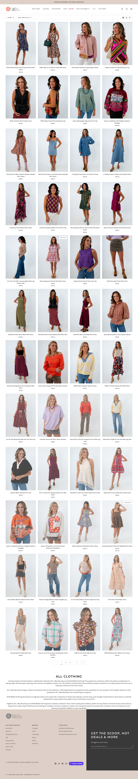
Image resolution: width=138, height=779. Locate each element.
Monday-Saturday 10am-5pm (68, 734)
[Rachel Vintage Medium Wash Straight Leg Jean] (53, 575)
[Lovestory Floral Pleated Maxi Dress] (21, 203)
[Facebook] (55, 763)
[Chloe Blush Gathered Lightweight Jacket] (85, 43)
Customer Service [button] (13, 725)
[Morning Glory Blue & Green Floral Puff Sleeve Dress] (85, 203)
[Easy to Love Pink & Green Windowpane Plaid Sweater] (53, 629)
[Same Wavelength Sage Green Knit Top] (85, 97)
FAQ (7, 737)
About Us (8, 731)
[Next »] (83, 663)
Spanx (34, 737)
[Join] (131, 746)
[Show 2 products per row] (123, 18)
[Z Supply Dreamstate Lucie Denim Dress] (85, 150)
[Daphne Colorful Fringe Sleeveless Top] (117, 43)
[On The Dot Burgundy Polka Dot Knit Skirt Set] (21, 415)
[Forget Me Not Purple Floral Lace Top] (85, 257)
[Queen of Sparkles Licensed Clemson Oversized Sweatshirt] (53, 522)
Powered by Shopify (32, 774)
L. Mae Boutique (13, 774)
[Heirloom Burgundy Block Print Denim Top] (53, 203)
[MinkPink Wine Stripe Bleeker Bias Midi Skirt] (53, 310)
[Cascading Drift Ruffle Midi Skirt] (21, 629)
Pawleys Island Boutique (66, 728)
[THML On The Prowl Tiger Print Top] (85, 629)
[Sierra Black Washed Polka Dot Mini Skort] (21, 575)
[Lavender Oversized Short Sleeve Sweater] (53, 415)
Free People (35, 734)
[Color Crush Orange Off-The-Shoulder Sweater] (53, 362)
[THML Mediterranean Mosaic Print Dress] (117, 629)
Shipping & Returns (12, 734)
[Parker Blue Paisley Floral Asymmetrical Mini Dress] (21, 43)
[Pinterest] (62, 763)
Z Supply (35, 728)
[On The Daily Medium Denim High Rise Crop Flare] (85, 575)
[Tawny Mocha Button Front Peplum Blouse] (117, 310)
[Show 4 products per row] (130, 18)
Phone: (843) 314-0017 (65, 731)
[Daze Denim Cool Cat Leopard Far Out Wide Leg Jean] (85, 415)
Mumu (34, 740)
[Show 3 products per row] (126, 18)
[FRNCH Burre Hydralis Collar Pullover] (85, 362)
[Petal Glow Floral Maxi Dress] (117, 575)
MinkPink (35, 743)
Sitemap (8, 750)
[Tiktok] (59, 763)
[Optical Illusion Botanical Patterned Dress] (117, 203)
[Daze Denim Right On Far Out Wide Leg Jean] (117, 415)
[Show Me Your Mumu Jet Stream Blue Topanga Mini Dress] (53, 150)
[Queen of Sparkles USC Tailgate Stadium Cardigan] (117, 97)
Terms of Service (10, 743)
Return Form (9, 746)
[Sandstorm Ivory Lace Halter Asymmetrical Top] (85, 468)
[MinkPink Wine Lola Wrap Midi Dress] (85, 310)
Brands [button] (35, 725)
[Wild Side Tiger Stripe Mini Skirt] (117, 257)
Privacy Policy (10, 740)
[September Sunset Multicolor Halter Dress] (117, 468)
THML (34, 731)
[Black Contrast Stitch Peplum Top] (21, 97)
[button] (36, 9)
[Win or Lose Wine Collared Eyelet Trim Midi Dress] (53, 468)
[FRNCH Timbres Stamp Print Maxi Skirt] (117, 362)
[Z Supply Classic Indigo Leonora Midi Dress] (117, 150)
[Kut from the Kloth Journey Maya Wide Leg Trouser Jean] (21, 257)
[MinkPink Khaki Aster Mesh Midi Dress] (21, 310)
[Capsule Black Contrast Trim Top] (21, 468)
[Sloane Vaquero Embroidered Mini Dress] (85, 522)
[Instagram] (66, 763)
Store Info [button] (63, 725)
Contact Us (9, 728)
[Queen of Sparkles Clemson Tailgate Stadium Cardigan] (21, 522)
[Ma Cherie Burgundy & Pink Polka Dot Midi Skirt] (21, 362)
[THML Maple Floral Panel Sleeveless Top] (53, 97)
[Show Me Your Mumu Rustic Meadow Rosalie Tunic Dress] (21, 150)
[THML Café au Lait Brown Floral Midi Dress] (53, 43)
